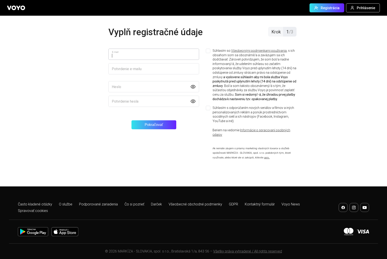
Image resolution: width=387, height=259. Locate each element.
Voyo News (291, 204)
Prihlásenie (366, 8)
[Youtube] (364, 207)
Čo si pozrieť (134, 204)
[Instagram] (353, 207)
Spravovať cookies (33, 211)
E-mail (115, 52)
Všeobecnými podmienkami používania (259, 50)
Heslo (116, 87)
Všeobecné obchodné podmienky (195, 204)
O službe (65, 204)
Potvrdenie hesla (125, 101)
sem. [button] (267, 157)
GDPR (233, 204)
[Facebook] (343, 207)
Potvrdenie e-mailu (127, 69)
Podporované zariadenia (98, 204)
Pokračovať (154, 125)
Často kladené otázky (35, 204)
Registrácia (330, 8)
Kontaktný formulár (260, 204)
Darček (156, 204)
